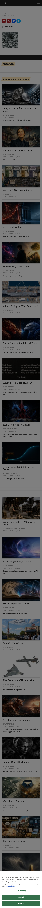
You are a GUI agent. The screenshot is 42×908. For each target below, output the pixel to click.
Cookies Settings (21, 891)
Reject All (21, 897)
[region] (21, 889)
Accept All (21, 904)
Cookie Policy (10, 886)
